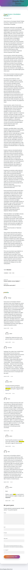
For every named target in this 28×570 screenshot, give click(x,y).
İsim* (5, 527)
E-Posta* (5, 532)
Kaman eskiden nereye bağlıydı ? (12, 281)
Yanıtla (11, 328)
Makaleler (9, 269)
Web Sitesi (6, 538)
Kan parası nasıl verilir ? (10, 285)
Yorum (5, 512)
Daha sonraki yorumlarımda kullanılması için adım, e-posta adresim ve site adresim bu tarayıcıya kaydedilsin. (13, 546)
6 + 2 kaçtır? (6, 550)
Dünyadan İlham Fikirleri (18, 2)
